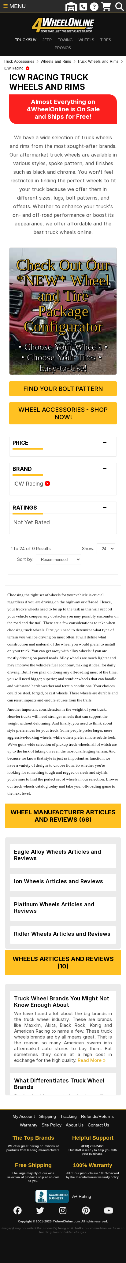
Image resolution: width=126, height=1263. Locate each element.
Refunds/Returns (97, 1116)
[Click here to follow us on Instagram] (63, 1210)
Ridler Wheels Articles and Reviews (62, 934)
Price (60, 443)
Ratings (60, 508)
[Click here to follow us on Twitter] (40, 1210)
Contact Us (98, 1124)
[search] (119, 6)
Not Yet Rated (31, 522)
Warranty (28, 1124)
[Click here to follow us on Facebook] (17, 1210)
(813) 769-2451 (92, 1146)
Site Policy (51, 1124)
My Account (24, 1116)
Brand (60, 469)
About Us (74, 1124)
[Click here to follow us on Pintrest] (86, 1210)
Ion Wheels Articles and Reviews (58, 881)
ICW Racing (29, 483)
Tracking (68, 1116)
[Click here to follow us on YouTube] (108, 1210)
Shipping (47, 1116)
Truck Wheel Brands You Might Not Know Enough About (61, 1001)
